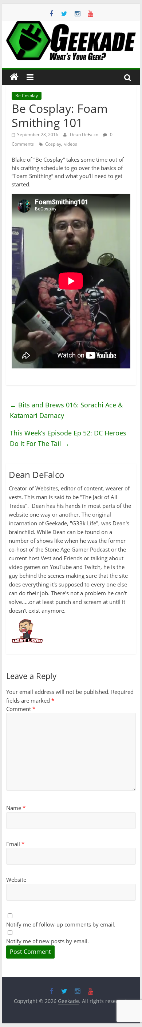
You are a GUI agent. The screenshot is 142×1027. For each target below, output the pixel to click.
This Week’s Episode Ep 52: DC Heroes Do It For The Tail (68, 438)
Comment (20, 708)
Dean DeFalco (84, 134)
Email (15, 844)
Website (16, 879)
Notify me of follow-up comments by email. (60, 924)
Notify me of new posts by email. (47, 941)
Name (15, 807)
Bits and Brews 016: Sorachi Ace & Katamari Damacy (66, 410)
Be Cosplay (26, 95)
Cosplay (53, 144)
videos (70, 144)
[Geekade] (14, 77)
